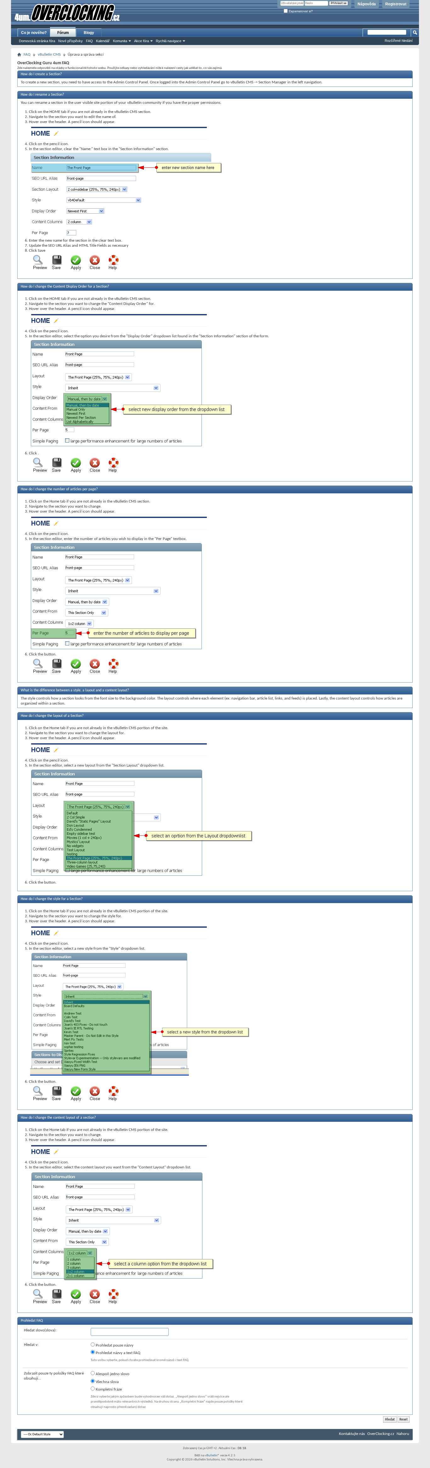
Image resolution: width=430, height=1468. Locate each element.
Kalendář (103, 41)
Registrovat (395, 4)
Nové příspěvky (70, 41)
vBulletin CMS (49, 55)
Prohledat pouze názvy (114, 1345)
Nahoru (403, 1434)
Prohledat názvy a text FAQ (117, 1353)
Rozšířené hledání (399, 40)
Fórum (63, 33)
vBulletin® (212, 1455)
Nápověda (367, 4)
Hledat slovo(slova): (40, 1330)
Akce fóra (141, 41)
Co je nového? (34, 33)
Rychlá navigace (168, 41)
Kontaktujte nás (352, 1434)
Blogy (89, 33)
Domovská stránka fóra (37, 41)
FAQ (89, 41)
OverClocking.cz (380, 1434)
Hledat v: (31, 1345)
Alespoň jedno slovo (112, 1374)
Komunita (120, 41)
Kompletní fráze (108, 1389)
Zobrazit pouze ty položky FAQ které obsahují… (54, 1376)
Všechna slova (107, 1382)
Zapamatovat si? (300, 11)
